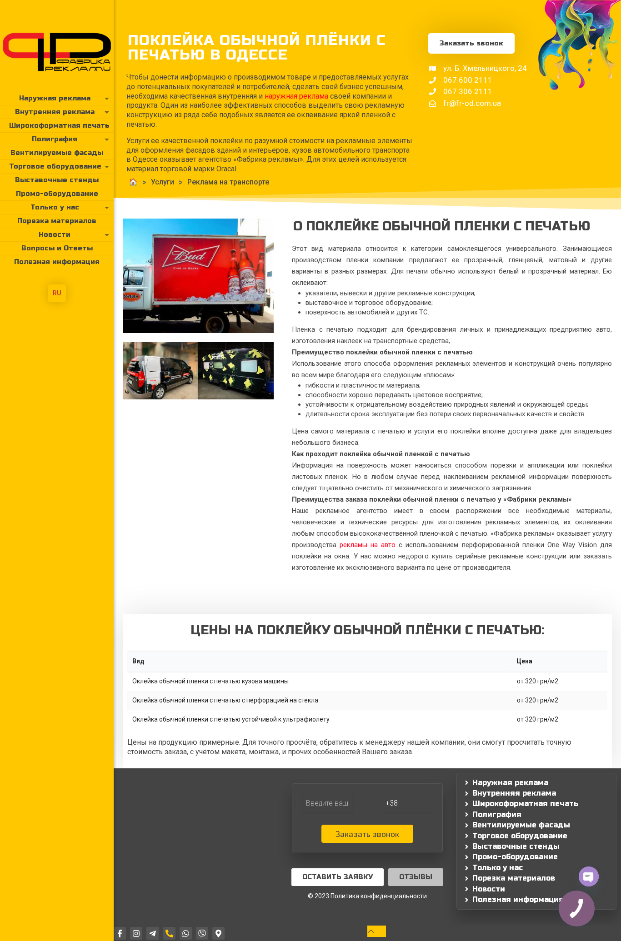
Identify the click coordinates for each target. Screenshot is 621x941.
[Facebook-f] (120, 933)
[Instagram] (136, 933)
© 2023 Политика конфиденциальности (367, 896)
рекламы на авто (368, 545)
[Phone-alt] (169, 933)
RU (57, 293)
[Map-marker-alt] (218, 933)
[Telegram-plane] (152, 933)
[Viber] (202, 933)
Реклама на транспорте (228, 182)
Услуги (162, 182)
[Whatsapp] (186, 933)
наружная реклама (296, 96)
